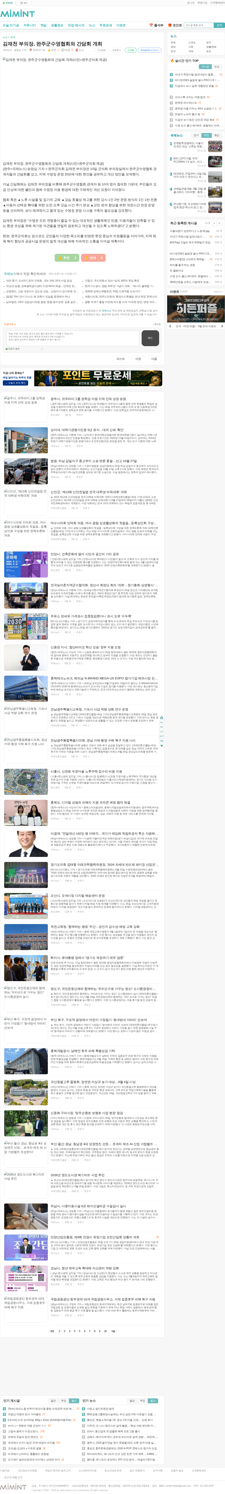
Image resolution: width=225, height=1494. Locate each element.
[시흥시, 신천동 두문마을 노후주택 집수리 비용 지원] (26, 782)
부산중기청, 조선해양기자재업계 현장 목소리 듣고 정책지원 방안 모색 (189, 207)
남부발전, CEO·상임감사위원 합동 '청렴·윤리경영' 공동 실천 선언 (42, 301)
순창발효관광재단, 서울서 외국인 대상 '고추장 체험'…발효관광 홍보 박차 (189, 146)
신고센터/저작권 (87, 1470)
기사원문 (101, 50)
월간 (74, 1400)
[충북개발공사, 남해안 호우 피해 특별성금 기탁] (26, 1061)
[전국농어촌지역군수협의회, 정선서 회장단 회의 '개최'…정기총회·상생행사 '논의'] (26, 595)
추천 (206, 135)
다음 (154, 358)
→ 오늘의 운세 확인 (15, 383)
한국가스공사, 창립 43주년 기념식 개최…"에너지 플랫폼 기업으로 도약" (121, 286)
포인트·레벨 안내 (13, 1477)
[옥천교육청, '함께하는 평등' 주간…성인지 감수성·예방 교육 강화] (26, 937)
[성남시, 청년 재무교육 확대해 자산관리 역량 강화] (26, 1278)
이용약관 (5, 1470)
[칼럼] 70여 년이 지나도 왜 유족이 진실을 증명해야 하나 (38, 296)
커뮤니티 (30, 25)
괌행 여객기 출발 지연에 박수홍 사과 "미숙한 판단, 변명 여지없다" (121, 301)
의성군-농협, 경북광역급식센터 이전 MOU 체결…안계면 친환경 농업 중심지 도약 (42, 286)
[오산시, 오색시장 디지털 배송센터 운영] (26, 906)
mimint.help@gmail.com (178, 1486)
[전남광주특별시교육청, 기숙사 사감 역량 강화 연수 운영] (26, 720)
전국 (173, 51)
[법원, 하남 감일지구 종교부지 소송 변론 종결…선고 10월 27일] (26, 471)
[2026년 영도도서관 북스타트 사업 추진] (26, 1185)
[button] (190, 2)
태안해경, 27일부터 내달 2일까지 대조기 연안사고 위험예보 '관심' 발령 (189, 177)
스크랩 (131, 50)
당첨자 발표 (177, 1470)
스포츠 (192, 42)
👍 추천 (53, 50)
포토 (208, 51)
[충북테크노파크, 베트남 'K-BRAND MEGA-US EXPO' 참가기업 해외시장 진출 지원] (26, 689)
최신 (216, 135)
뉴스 (92, 25)
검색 (219, 25)
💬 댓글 (67, 50)
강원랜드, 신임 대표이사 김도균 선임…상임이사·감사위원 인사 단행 (42, 291)
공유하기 (116, 50)
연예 (173, 42)
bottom (161, 746)
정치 (208, 42)
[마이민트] (8, 3)
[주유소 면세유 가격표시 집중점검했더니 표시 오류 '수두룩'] (26, 626)
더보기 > (218, 291)
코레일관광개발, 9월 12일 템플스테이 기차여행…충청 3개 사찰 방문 (189, 192)
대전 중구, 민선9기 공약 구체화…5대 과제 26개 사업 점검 (39, 280)
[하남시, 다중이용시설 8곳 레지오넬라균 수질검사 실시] (26, 1216)
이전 (138, 358)
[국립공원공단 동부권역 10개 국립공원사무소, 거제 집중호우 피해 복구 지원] (26, 1309)
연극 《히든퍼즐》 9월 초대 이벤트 (196, 326)
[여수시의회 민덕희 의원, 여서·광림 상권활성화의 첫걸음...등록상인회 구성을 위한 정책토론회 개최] (26, 533)
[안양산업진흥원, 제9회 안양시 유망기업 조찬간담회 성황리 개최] (26, 1247)
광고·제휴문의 (137, 1470)
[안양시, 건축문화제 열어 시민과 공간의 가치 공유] (26, 564)
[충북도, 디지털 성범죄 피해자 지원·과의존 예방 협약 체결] (26, 813)
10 (105, 1331)
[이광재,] (26, 844)
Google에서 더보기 (150, 50)
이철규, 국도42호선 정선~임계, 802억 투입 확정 (112, 280)
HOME (161, 718)
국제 (190, 51)
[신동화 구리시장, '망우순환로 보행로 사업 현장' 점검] (26, 1123)
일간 (53, 1400)
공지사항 (158, 1470)
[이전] (170, 326)
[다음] (222, 326)
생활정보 (57, 25)
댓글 (161, 741)
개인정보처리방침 (27, 1470)
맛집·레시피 (76, 25)
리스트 (121, 358)
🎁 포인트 (175, 25)
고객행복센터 (199, 1470)
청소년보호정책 (112, 1470)
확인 (150, 338)
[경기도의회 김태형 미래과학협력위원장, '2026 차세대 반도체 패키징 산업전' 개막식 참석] (26, 875)
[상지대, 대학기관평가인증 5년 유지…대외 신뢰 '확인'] (26, 440)
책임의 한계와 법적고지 (58, 1470)
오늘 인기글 (11, 25)
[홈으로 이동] (17, 13)
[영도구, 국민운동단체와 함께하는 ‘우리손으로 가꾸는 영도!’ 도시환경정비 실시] (26, 999)
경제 (173, 47)
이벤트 (121, 25)
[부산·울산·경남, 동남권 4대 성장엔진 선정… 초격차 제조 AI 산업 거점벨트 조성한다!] (26, 1154)
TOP (161, 722)
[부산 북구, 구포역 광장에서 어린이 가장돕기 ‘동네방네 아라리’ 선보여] (26, 1030)
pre (161, 727)
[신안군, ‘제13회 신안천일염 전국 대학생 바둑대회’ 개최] (26, 502)
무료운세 (105, 25)
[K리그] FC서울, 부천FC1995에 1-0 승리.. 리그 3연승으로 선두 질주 (188, 161)
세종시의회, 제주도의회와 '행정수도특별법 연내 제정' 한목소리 (121, 296)
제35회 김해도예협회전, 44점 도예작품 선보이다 (112, 291)
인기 (196, 135)
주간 (63, 1400)
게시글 (205, 66)
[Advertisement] (184, 14)
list (161, 731)
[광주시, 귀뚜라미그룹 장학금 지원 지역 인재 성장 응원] (26, 409)
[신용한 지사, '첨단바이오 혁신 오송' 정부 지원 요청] (26, 657)
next (161, 736)
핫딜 (43, 25)
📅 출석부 (156, 25)
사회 (190, 47)
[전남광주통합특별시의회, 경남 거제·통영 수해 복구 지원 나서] (26, 751)
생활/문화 (211, 47)
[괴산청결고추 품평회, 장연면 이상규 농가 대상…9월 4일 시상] (26, 1092)
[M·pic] (24, 3)
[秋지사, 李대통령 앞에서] (26, 968)
